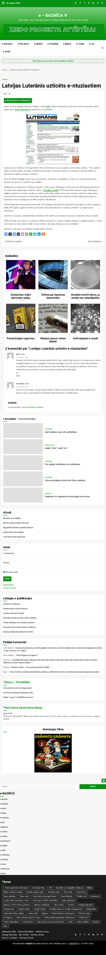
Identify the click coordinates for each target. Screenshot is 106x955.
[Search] (102, 48)
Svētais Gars (84, 918)
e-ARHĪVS (38, 44)
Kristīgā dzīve (8, 909)
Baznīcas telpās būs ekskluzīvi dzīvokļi (18, 632)
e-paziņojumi (5, 841)
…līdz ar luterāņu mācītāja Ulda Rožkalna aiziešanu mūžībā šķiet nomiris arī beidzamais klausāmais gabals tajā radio (54, 672)
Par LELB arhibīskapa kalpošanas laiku (18, 693)
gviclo (5, 93)
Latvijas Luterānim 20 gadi (13, 613)
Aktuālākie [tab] (10, 419)
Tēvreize (96, 922)
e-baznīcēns (8, 553)
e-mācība (3, 832)
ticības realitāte (83, 922)
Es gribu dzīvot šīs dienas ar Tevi (16, 901)
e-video (3, 864)
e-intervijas (4, 818)
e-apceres (48, 429)
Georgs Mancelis (9, 935)
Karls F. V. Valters (9, 938)
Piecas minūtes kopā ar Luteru (28, 918)
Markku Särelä (37, 935)
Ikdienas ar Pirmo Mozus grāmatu (16, 905)
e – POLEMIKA (20, 682)
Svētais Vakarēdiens (11, 922)
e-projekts (23, 44)
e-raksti (48, 493)
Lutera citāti (33, 913)
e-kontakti (7, 44)
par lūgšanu (8, 918)
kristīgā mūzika (40, 909)
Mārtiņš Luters (84, 913)
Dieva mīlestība (9, 896)
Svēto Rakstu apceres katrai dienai (50, 922)
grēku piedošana (68, 901)
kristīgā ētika (91, 909)
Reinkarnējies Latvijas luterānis (15, 609)
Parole (6, 563)
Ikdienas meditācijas (42, 905)
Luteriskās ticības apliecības (14, 537)
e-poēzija (3, 846)
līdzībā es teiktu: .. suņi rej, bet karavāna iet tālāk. (30, 667)
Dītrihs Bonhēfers (26, 932)
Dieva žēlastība (66, 896)
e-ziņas (4, 79)
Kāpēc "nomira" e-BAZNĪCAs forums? (18, 697)
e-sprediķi (4, 860)
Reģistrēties (8, 585)
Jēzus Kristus (59, 905)
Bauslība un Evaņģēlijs (12, 518)
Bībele (89, 888)
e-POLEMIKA (53, 44)
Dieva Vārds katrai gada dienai (44, 896)
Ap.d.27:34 (7, 714)
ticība (70, 922)
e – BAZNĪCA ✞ (53, 15)
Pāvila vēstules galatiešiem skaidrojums (59, 918)
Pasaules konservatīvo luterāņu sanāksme (19, 627)
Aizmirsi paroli (9, 588)
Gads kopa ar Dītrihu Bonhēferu (45, 901)
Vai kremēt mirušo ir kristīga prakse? (17, 688)
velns (5, 926)
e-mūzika (3, 836)
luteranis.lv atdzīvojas (11, 604)
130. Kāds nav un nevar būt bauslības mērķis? (53, 61)
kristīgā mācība (24, 909)
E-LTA (91, 44)
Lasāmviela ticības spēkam (13, 532)
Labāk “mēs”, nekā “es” (23, 446)
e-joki (2, 822)
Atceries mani (11, 572)
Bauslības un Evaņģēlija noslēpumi (69, 888)
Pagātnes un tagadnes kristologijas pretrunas (23, 495)
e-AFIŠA (6, 52)
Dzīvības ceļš (81, 896)
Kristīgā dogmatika (85, 905)
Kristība (71, 905)
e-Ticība (80, 44)
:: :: (74, 943)
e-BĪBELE (67, 44)
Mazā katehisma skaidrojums (63, 913)
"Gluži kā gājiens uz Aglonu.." (27, 655)
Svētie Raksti (28, 922)
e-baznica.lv (95, 896)
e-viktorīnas (4, 869)
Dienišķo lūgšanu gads (35, 892)
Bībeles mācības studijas (12, 892)
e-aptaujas (4, 804)
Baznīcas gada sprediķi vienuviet (16, 523)
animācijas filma (38, 888)
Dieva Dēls (68, 892)
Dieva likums (81, 892)
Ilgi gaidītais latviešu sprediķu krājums (18, 528)
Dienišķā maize (54, 892)
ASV (50, 888)
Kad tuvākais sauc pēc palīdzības (23, 430)
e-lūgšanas (4, 827)
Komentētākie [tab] (28, 419)
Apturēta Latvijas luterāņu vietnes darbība (19, 618)
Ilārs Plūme (24, 935)
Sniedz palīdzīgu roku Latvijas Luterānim (19, 623)
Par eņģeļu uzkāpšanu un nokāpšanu (23, 462)
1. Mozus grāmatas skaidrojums (15, 888)
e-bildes (3, 813)
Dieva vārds (24, 896)
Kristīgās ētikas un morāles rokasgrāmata (66, 909)
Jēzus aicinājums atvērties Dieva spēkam (23, 478)
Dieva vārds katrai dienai (26, 707)
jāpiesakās (31, 407)
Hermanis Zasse (26, 938)
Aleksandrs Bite (9, 932)
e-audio (3, 808)
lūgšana (45, 913)
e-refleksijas (50, 445)
